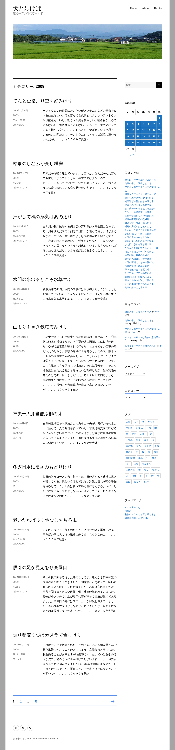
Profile (158, 8)
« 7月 (132, 155)
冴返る (139, 428)
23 (127, 142)
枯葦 (18, 182)
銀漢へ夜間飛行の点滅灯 (137, 219)
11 (138, 130)
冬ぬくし (152, 422)
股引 (18, 586)
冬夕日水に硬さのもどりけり (42, 466)
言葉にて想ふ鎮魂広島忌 (137, 266)
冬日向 (129, 428)
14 (154, 130)
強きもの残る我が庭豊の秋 (138, 205)
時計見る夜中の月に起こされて (140, 194)
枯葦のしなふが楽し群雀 (38, 163)
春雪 (156, 445)
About (145, 8)
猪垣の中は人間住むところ (138, 183)
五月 (136, 422)
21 (154, 136)
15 (159, 130)
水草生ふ (20, 298)
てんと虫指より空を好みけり (42, 100)
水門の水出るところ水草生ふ (42, 279)
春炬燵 (147, 445)
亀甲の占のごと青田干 (136, 287)
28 (154, 142)
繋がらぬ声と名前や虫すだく (139, 198)
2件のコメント (20, 124)
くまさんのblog (132, 507)
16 (127, 136)
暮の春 (129, 451)
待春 (138, 439)
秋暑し (155, 469)
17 (133, 136)
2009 (16, 115)
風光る (137, 481)
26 (143, 142)
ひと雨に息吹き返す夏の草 (138, 244)
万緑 (128, 422)
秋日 (146, 469)
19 (143, 136)
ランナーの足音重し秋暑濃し (139, 212)
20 (148, 136)
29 (159, 142)
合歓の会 (129, 511)
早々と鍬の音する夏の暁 (137, 269)
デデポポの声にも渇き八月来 (139, 284)
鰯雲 (146, 481)
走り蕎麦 (20, 654)
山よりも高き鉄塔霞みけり (40, 326)
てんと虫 (17, 120)
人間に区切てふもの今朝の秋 (139, 262)
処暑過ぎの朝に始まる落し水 (139, 201)
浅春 (154, 457)
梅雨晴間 (130, 457)
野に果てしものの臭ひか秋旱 (139, 241)
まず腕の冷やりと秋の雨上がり (140, 208)
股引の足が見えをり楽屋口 (40, 567)
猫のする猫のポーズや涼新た (139, 251)
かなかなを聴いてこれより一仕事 (141, 248)
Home (133, 8)
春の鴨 (129, 445)
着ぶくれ (146, 463)
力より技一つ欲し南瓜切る (138, 223)
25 (138, 142)
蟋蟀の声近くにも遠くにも (138, 226)
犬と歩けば (27, 8)
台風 (148, 428)
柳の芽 (19, 432)
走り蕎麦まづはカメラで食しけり (47, 635)
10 (133, 130)
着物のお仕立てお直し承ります (140, 514)
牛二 (157, 312)
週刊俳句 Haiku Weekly (136, 518)
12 (143, 130)
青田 (128, 481)
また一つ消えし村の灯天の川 (139, 215)
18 (138, 136)
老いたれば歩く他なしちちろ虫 (45, 520)
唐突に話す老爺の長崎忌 (137, 255)
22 (159, 136)
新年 (146, 439)
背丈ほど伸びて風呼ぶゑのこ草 (140, 180)
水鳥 (140, 457)
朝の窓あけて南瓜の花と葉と (139, 273)
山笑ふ (129, 439)
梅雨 (156, 451)
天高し (143, 434)
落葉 (134, 475)
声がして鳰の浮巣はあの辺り (42, 216)
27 (148, 142)
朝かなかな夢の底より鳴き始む (140, 230)
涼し (128, 463)
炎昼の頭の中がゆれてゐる (138, 276)
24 (133, 142)
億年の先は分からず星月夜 (138, 259)
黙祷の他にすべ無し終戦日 (138, 233)
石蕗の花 (130, 469)
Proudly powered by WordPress (42, 738)
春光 (138, 445)
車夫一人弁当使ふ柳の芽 (37, 413)
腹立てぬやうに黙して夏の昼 (139, 280)
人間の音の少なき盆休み (137, 237)
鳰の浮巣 (20, 235)
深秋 (136, 463)
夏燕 (134, 434)
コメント (17, 437)
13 (148, 130)
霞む (18, 346)
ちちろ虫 (17, 539)
